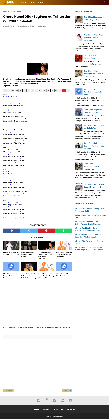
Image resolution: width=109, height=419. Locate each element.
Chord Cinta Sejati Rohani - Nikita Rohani (27, 254)
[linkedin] (62, 402)
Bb (17, 90)
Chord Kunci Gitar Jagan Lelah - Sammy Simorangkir (46, 276)
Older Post (67, 391)
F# (56, 90)
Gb (60, 90)
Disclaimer (71, 409)
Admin (12, 26)
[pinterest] (46, 231)
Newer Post (8, 391)
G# (68, 90)
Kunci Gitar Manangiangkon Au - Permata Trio (92, 166)
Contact (46, 409)
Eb (44, 90)
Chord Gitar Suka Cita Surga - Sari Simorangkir (11, 276)
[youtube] (70, 402)
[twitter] (29, 231)
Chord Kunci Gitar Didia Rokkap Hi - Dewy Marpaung (93, 37)
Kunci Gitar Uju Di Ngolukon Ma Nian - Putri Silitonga (94, 145)
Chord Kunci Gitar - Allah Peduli (63, 275)
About (36, 409)
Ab (5, 90)
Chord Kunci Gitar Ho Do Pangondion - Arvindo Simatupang (28, 276)
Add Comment (41, 26)
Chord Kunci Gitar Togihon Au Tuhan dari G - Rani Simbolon (45, 255)
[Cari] (104, 3)
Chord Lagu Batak (37, 2)
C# (29, 90)
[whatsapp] (63, 231)
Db (32, 90)
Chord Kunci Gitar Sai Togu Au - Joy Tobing (11, 253)
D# (40, 90)
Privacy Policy (58, 409)
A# (13, 90)
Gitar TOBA (59, 416)
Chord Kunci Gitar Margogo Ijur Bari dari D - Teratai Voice (94, 73)
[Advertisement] (37, 44)
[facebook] (11, 231)
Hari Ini (23, 2)
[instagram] (46, 402)
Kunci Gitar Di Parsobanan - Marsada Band (93, 92)
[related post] (11, 245)
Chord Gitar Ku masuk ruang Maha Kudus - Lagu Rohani (64, 254)
